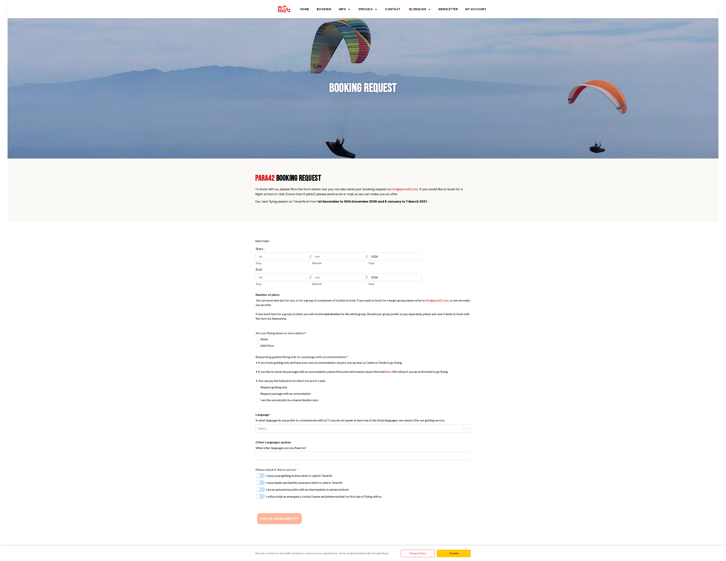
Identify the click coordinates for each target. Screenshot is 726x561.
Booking (324, 9)
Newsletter (448, 9)
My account (475, 9)
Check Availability (279, 518)
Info (342, 9)
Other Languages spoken (273, 442)
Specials (365, 9)
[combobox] (257, 428)
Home (304, 9)
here (388, 371)
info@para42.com (404, 189)
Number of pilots (268, 294)
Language (263, 414)
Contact (393, 9)
